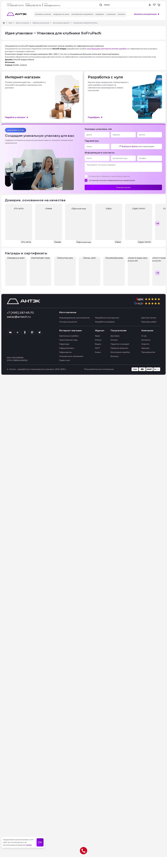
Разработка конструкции (107, 318)
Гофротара (64, 344)
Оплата (114, 340)
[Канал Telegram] (39, 332)
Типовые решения (68, 322)
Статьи (98, 340)
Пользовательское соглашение (99, 369)
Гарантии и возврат (120, 344)
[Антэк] (4, 23)
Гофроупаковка (66, 348)
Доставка (115, 336)
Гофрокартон (65, 352)
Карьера (145, 348)
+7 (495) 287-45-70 (15, 5)
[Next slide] (157, 223)
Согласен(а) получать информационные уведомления (112, 180)
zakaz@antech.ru (52, 5)
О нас (144, 336)
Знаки (98, 352)
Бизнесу (115, 356)
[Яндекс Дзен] (17, 332)
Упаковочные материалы (71, 356)
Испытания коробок (120, 352)
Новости (145, 344)
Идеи (97, 336)
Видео (98, 344)
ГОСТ (97, 348)
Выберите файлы (129, 146)
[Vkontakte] (10, 332)
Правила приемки (119, 348)
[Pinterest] (32, 332)
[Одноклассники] (24, 332)
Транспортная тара (68, 340)
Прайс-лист (64, 360)
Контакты (145, 340)
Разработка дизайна (105, 322)
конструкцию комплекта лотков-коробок (107, 49)
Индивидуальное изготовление (74, 318)
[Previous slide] (9, 223)
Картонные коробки (69, 336)
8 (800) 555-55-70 (33, 5)
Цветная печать (148, 318)
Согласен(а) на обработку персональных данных (109, 176)
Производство (148, 352)
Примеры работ (149, 322)
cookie (29, 845)
